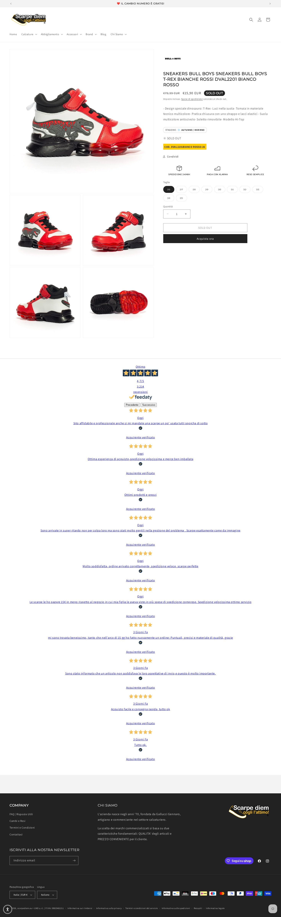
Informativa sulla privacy (109, 908)
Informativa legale (215, 908)
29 (208, 189)
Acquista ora (205, 238)
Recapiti (198, 908)
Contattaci (16, 834)
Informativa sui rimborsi (79, 908)
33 (259, 189)
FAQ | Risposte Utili (21, 814)
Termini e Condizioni (22, 827)
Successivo (148, 404)
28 (196, 189)
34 (170, 198)
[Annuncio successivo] (270, 3)
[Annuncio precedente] (11, 3)
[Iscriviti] (74, 860)
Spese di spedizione (192, 98)
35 (183, 198)
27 (183, 189)
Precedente (132, 404)
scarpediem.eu (24, 908)
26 (170, 189)
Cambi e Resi (17, 821)
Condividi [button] (173, 156)
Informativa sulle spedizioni (176, 908)
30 (221, 189)
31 (234, 189)
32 (246, 189)
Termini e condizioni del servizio (141, 908)
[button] (28, 34)
